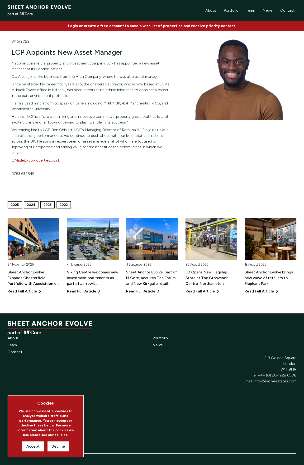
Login (73, 26)
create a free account (104, 26)
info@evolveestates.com (275, 381)
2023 (47, 205)
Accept (33, 446)
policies (60, 435)
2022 (64, 205)
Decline (58, 446)
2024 (31, 205)
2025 (15, 205)
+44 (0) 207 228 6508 (277, 375)
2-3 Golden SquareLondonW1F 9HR (280, 363)
